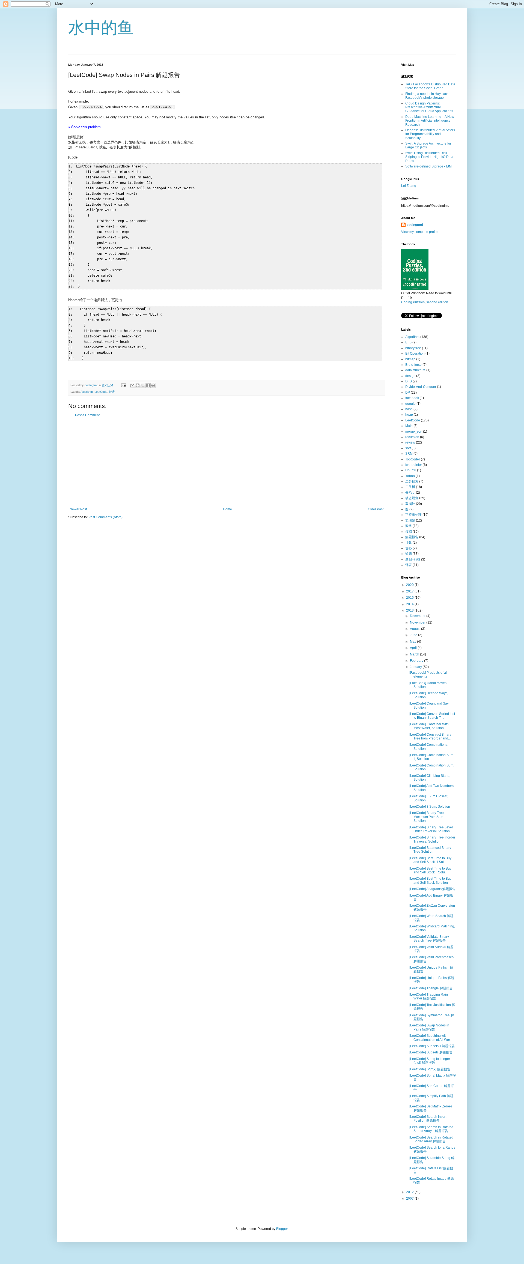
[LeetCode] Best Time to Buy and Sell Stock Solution (430, 880)
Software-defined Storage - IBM (428, 166)
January (416, 667)
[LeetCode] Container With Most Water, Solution (429, 726)
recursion (412, 437)
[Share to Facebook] (148, 385)
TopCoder (412, 459)
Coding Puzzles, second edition (424, 302)
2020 (410, 585)
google (410, 404)
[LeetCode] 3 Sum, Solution (429, 806)
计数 (408, 542)
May (413, 641)
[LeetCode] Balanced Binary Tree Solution (430, 849)
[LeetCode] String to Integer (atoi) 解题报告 (429, 1061)
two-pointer (413, 465)
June (414, 635)
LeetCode (100, 391)
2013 (410, 610)
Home (227, 509)
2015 (410, 598)
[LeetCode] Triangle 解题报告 (431, 988)
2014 (410, 604)
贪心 (408, 548)
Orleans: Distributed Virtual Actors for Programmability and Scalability (430, 134)
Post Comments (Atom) (105, 517)
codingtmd (415, 225)
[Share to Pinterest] (153, 385)
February (417, 661)
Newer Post (78, 509)
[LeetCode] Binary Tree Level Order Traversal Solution (431, 829)
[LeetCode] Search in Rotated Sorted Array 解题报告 (431, 1139)
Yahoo (410, 476)
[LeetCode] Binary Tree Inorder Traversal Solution (432, 839)
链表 (112, 391)
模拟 (408, 532)
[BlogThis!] (137, 385)
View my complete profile (419, 232)
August (415, 629)
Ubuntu (410, 470)
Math (409, 426)
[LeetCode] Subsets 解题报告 (430, 1052)
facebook (412, 398)
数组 (408, 526)
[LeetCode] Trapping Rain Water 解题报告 (428, 996)
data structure (415, 370)
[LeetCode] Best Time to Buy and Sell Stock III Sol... (430, 860)
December (418, 616)
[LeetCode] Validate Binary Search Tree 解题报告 (429, 938)
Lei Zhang (408, 186)
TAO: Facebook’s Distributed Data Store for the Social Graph (430, 86)
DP (407, 392)
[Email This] (132, 385)
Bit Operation (415, 353)
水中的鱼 (101, 28)
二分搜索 (411, 481)
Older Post (375, 509)
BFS (408, 342)
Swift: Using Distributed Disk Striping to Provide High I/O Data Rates (429, 157)
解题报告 (411, 537)
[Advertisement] (226, 462)
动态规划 (411, 498)
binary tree (413, 348)
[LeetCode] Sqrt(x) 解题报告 (429, 1069)
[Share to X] (142, 385)
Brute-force (413, 365)
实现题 (410, 520)
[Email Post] (123, 385)
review (410, 442)
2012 (410, 1192)
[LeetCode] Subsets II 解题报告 (432, 1046)
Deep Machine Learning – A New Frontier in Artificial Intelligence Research (429, 121)
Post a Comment (87, 415)
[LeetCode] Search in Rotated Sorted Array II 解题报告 (431, 1129)
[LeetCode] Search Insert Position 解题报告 (427, 1118)
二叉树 (410, 487)
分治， (410, 493)
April (414, 648)
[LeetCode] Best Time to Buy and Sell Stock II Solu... (430, 870)
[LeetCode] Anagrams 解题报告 (432, 889)
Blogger (282, 1229)
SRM (409, 454)
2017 (410, 591)
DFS (408, 381)
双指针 (410, 504)
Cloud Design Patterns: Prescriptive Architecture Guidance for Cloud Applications (429, 107)
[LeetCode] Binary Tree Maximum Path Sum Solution (426, 817)
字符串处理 (413, 515)
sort (408, 448)
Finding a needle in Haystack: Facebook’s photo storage (427, 96)
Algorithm (87, 391)
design (410, 376)
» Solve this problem (84, 126)
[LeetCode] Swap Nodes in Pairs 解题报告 (429, 1027)
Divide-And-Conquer (420, 387)
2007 (410, 1198)
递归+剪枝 (412, 559)
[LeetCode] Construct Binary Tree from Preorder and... (430, 736)
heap (409, 415)
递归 (408, 554)
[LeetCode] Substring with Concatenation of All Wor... (430, 1037)
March (415, 654)
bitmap (410, 359)
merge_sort (413, 431)
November (418, 622)
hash (409, 409)
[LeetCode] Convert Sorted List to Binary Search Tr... (432, 716)
